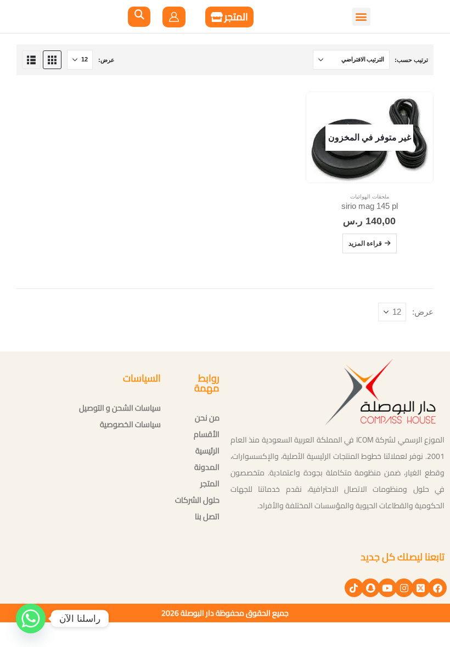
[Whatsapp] (31, 618)
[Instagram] (404, 587)
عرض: (106, 59)
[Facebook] (437, 587)
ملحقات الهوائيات (369, 197)
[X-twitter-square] (421, 587)
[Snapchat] (370, 587)
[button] (91, 16)
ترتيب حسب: (411, 59)
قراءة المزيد (365, 243)
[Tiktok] (354, 587)
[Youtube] (387, 587)
